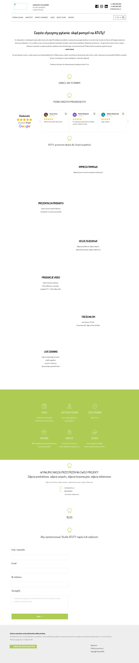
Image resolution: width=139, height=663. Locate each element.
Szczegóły (15, 590)
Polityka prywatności (97, 648)
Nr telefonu (16, 576)
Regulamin (94, 645)
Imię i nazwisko (18, 549)
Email (13, 563)
